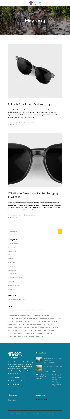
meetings (44, 327)
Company (11, 251)
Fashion (11, 321)
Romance (11, 270)
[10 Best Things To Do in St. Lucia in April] (39, 359)
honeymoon (52, 321)
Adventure (12, 310)
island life (29, 327)
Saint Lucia (11, 274)
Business (10, 247)
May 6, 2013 (13, 215)
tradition (12, 336)
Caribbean (40, 313)
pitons (32, 330)
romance (39, 330)
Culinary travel (34, 316)
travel (31, 336)
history (42, 321)
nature (25, 330)
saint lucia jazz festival (19, 333)
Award (42, 310)
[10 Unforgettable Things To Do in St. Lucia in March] (39, 368)
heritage (34, 321)
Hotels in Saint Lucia (17, 324)
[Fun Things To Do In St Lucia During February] (43, 381)
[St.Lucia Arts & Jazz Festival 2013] (35, 71)
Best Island (30, 313)
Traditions (22, 336)
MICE (51, 327)
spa (32, 333)
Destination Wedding (17, 318)
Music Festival (14, 330)
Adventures (11, 243)
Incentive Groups (44, 324)
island (21, 327)
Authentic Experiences (28, 310)
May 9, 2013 (13, 122)
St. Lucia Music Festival (15, 278)
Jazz (37, 327)
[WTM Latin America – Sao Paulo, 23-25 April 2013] (35, 160)
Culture (10, 255)
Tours (9, 281)
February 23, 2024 (49, 371)
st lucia (38, 333)
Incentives (11, 266)
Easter (51, 318)
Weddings (11, 289)
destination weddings (37, 318)
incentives (12, 327)
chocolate (12, 316)
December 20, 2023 (56, 385)
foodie (27, 321)
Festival (10, 262)
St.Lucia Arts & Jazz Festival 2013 (29, 104)
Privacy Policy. (48, 414)
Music (55, 327)
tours (53, 333)
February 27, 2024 (49, 363)
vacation (39, 336)
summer (46, 333)
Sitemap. (56, 414)
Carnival (50, 313)
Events (10, 259)
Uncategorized (30, 122)
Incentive (31, 324)
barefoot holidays (16, 313)
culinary (22, 316)
